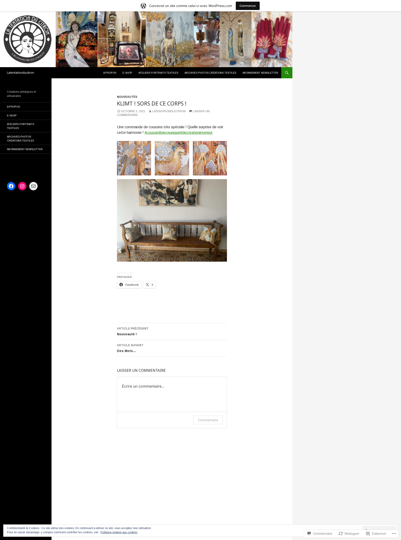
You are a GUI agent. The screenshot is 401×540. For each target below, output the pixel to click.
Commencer (247, 5)
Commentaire (208, 420)
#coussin (152, 133)
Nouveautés (127, 97)
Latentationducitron (20, 73)
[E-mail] (33, 186)
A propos (109, 72)
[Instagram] (22, 186)
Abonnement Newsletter (260, 72)
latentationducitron (169, 111)
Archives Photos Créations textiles (210, 72)
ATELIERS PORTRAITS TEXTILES (158, 72)
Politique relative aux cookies (118, 532)
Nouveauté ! (133, 331)
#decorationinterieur (196, 133)
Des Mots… (130, 348)
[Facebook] (11, 186)
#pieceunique (169, 133)
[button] (134, 158)
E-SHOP (127, 72)
